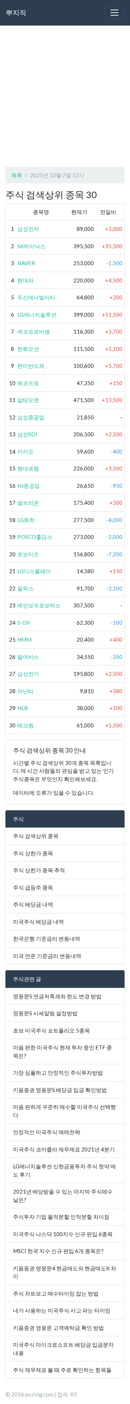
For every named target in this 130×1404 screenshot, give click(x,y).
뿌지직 (16, 12)
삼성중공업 (30, 417)
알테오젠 (28, 400)
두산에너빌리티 (36, 297)
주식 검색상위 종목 (35, 836)
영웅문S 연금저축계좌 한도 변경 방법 (57, 996)
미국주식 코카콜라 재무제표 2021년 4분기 (64, 1149)
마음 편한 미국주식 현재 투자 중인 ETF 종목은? (62, 1051)
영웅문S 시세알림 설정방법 (45, 1013)
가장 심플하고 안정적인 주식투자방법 (58, 1072)
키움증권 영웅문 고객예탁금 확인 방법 (58, 1327)
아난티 (25, 691)
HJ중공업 (28, 485)
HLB (22, 708)
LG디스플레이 (34, 571)
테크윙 (25, 725)
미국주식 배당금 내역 (38, 921)
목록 (16, 175)
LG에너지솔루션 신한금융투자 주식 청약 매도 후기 (64, 1170)
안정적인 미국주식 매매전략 (46, 1132)
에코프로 (28, 383)
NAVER (26, 263)
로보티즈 (28, 554)
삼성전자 (28, 229)
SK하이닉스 (31, 246)
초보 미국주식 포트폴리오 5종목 (51, 1030)
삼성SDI (27, 434)
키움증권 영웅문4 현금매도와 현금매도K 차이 (64, 1272)
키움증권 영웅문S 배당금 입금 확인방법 (60, 1090)
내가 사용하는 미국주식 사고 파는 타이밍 (61, 1310)
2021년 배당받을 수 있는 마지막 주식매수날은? (63, 1195)
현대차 (25, 280)
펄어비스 (28, 657)
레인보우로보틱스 (39, 605)
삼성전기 (28, 673)
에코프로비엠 (33, 331)
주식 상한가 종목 (33, 853)
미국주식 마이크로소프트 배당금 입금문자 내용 (63, 1348)
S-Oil (23, 622)
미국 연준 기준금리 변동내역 (47, 956)
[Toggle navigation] (114, 12)
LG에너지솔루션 (36, 314)
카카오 (25, 451)
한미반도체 (30, 365)
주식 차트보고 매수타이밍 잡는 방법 (56, 1293)
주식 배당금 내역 (33, 904)
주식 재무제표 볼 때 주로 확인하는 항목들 (62, 1370)
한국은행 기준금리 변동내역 (46, 938)
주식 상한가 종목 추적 (39, 870)
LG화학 (26, 520)
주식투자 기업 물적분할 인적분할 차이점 (61, 1216)
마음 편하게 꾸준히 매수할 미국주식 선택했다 (64, 1111)
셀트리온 (28, 502)
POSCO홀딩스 (34, 537)
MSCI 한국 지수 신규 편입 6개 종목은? (58, 1251)
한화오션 (28, 349)
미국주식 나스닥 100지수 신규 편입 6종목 (63, 1234)
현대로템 (28, 468)
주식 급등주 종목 (33, 887)
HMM (24, 639)
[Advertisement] (65, 96)
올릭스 (25, 588)
